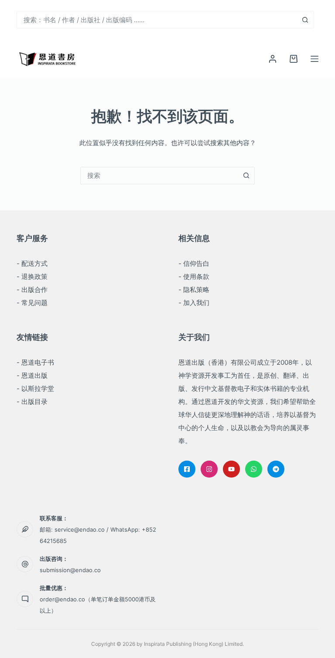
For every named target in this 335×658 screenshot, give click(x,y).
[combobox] (157, 19)
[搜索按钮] (305, 19)
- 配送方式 (32, 263)
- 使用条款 (193, 276)
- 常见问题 (32, 302)
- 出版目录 (32, 401)
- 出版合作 (32, 289)
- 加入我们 (193, 302)
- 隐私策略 (193, 289)
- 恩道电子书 (35, 362)
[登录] (273, 59)
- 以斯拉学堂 (35, 388)
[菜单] (314, 59)
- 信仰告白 (193, 263)
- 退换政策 (32, 276)
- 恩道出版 (32, 375)
